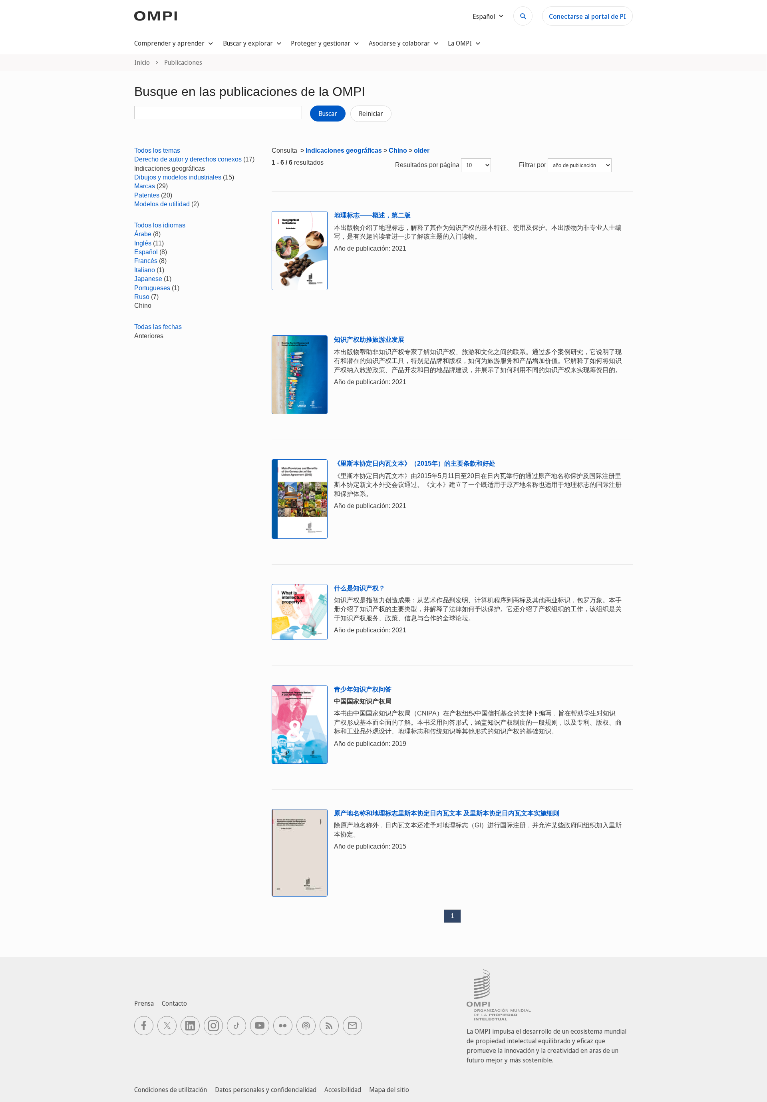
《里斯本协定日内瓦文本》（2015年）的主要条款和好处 (414, 463)
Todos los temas (157, 150)
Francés (145, 260)
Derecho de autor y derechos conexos (188, 159)
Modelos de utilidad (162, 204)
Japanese (148, 278)
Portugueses (152, 288)
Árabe (142, 234)
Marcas (144, 186)
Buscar (327, 113)
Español (146, 252)
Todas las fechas (158, 326)
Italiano (144, 270)
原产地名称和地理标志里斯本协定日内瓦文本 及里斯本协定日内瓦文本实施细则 (446, 813)
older (421, 150)
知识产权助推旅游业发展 (369, 339)
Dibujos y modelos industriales (177, 177)
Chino (398, 150)
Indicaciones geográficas (344, 150)
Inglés (142, 243)
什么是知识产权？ (359, 588)
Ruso (141, 296)
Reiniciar (371, 113)
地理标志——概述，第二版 (372, 215)
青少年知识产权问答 (362, 689)
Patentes (146, 195)
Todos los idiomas (159, 225)
